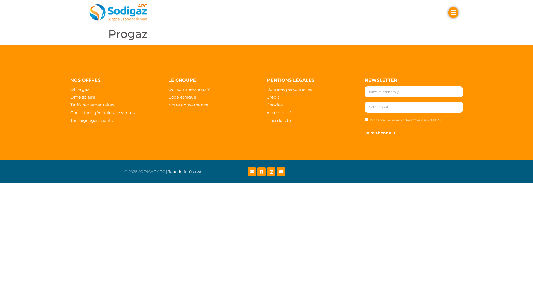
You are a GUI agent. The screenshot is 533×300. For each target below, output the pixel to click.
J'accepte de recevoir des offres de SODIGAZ (405, 120)
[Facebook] (261, 172)
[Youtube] (281, 172)
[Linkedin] (271, 172)
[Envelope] (252, 172)
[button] (190, 12)
